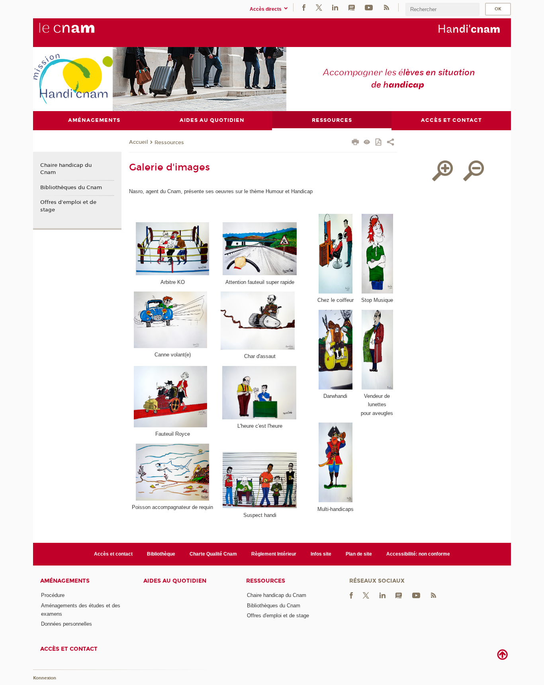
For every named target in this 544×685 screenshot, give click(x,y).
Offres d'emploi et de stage (68, 206)
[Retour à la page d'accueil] (80, 32)
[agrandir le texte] (442, 171)
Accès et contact (113, 554)
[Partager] (390, 143)
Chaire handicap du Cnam (66, 169)
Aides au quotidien (174, 580)
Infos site (321, 554)
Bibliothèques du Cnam (71, 187)
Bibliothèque (161, 554)
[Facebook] (304, 7)
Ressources (169, 142)
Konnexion (44, 678)
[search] (442, 9)
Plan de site (359, 554)
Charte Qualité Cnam (213, 554)
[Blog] (351, 7)
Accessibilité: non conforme (418, 554)
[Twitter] (319, 7)
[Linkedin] (335, 7)
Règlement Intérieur (273, 554)
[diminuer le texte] (473, 171)
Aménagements (65, 580)
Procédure (53, 595)
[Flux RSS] (386, 7)
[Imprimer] (355, 143)
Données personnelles (66, 624)
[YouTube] (368, 7)
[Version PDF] (379, 143)
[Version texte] (367, 143)
